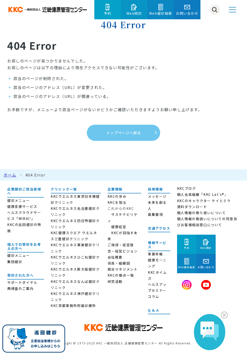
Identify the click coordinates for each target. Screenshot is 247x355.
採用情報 (155, 189)
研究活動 (115, 281)
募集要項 (155, 214)
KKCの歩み (117, 196)
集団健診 (14, 261)
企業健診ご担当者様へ (24, 191)
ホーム (10, 175)
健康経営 (118, 226)
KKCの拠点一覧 (121, 275)
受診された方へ (20, 275)
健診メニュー (18, 200)
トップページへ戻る (123, 133)
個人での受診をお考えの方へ (24, 246)
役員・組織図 (119, 263)
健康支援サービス (22, 206)
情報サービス (157, 244)
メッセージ (157, 196)
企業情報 (115, 189)
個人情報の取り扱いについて (201, 212)
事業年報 (155, 254)
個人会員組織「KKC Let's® (200, 194)
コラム (153, 296)
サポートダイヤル (22, 282)
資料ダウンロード (192, 206)
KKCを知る (117, 202)
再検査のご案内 (20, 288)
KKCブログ (186, 188)
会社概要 (115, 257)
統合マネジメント (123, 269)
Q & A (153, 310)
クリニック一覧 (64, 189)
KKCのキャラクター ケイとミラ (204, 200)
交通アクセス (159, 228)
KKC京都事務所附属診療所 (73, 305)
